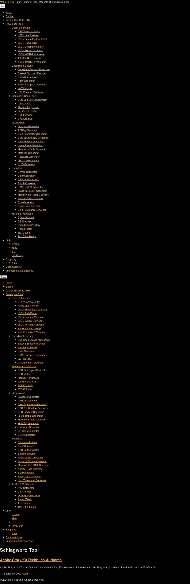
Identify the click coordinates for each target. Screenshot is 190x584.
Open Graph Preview (29, 225)
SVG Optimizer (25, 118)
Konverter (17, 168)
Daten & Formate (21, 27)
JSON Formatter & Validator (32, 39)
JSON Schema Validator (30, 46)
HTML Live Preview (28, 35)
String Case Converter (29, 206)
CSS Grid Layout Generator (32, 99)
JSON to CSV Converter (30, 50)
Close (3, 277)
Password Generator (28, 156)
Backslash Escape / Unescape (34, 69)
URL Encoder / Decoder (30, 92)
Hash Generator (26, 80)
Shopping (11, 259)
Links (9, 240)
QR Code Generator (28, 160)
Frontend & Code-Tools (24, 96)
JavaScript (17, 255)
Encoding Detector (27, 77)
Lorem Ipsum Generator (30, 145)
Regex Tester (25, 228)
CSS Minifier (24, 103)
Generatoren (18, 122)
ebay (14, 247)
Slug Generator (26, 202)
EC (13, 251)
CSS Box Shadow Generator (33, 137)
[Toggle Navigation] (2, 6)
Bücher (10, 16)
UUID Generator (26, 164)
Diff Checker (24, 221)
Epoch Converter (27, 183)
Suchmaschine (14, 266)
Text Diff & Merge (27, 236)
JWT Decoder (25, 88)
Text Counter (24, 232)
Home (9, 12)
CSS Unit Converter (28, 179)
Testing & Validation (22, 213)
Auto (14, 263)
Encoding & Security (22, 65)
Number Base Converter (30, 198)
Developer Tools (14, 24)
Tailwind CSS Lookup (29, 58)
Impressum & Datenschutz (20, 270)
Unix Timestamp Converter (32, 209)
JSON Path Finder (27, 42)
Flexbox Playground (28, 107)
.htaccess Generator (28, 126)
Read (25, 573)
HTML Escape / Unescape (32, 84)
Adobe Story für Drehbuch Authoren (31, 559)
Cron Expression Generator (32, 134)
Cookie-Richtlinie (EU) (18, 20)
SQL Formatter (25, 115)
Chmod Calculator (27, 172)
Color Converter (26, 175)
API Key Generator (28, 130)
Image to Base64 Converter (32, 190)
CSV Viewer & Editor (29, 31)
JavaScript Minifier (27, 111)
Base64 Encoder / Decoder (32, 73)
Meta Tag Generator (28, 153)
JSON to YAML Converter (31, 54)
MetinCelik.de (7, 2)
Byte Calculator (26, 217)
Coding (16, 244)
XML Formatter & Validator (32, 61)
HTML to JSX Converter (30, 187)
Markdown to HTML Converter (33, 194)
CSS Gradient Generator (31, 141)
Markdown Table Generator (32, 149)
